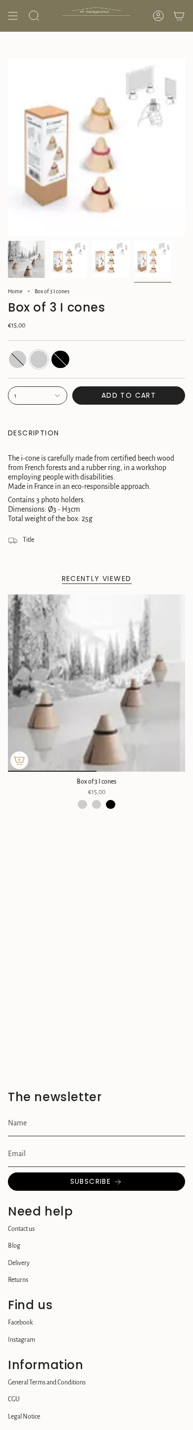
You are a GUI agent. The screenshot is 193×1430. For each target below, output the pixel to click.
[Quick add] (19, 760)
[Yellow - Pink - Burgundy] (96, 804)
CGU (14, 1399)
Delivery (19, 1263)
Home (15, 291)
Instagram (21, 1339)
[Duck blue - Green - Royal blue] (82, 804)
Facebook (20, 1322)
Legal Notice (24, 1416)
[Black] (110, 804)
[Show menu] (13, 15)
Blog (14, 1245)
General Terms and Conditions (47, 1382)
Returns (18, 1279)
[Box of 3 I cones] (96, 683)
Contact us (21, 1228)
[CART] (179, 15)
